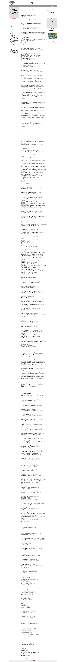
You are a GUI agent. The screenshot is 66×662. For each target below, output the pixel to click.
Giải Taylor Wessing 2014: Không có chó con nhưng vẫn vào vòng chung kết (31, 154)
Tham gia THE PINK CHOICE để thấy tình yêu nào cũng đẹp (29, 469)
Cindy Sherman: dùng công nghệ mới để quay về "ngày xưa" (29, 50)
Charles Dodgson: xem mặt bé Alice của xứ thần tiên (28, 454)
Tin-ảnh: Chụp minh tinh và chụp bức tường (27, 515)
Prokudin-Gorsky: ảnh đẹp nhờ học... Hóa (26, 168)
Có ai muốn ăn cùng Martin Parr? (25, 193)
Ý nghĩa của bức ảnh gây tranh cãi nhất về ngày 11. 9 (28, 504)
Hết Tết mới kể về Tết (24, 65)
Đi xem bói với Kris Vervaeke (25, 194)
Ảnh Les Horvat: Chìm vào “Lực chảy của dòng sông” (26, 634)
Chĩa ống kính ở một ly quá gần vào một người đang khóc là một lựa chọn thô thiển (32, 252)
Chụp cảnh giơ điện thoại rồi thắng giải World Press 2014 (28, 212)
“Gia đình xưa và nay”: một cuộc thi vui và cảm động (28, 278)
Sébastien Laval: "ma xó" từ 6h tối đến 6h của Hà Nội (28, 343)
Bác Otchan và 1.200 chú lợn (25, 187)
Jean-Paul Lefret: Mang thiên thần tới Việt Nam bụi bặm (28, 283)
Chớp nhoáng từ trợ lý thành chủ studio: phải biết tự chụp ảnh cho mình (30, 163)
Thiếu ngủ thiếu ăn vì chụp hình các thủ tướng (27, 281)
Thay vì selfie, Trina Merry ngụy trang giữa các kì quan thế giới (29, 75)
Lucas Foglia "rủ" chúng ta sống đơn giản (24, 370)
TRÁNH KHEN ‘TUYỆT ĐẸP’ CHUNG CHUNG (14, 30)
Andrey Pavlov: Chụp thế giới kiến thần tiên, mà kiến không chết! (29, 433)
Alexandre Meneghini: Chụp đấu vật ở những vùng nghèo (28, 387)
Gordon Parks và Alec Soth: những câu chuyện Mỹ (27, 124)
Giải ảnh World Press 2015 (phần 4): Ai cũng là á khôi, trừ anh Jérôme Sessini (26, 132)
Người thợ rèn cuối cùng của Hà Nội (25, 45)
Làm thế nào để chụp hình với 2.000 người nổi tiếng (28, 465)
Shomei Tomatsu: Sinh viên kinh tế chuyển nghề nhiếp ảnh (29, 365)
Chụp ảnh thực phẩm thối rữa (25, 420)
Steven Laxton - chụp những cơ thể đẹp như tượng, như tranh (29, 384)
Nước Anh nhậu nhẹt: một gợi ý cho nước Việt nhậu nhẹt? (28, 538)
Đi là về (22, 140)
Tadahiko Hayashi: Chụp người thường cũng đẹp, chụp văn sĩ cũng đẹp (30, 376)
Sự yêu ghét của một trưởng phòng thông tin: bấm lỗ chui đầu (29, 23)
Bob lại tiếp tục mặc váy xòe (25, 317)
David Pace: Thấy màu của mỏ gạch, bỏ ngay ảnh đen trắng (29, 144)
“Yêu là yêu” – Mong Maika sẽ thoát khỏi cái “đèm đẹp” (28, 340)
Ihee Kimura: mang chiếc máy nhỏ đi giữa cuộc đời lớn (28, 378)
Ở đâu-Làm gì (50, 6)
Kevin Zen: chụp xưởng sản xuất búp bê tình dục (27, 445)
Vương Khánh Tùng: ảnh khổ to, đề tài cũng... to (27, 95)
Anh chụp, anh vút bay (24, 493)
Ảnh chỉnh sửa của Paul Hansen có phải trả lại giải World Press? (29, 291)
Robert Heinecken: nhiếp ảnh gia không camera (27, 127)
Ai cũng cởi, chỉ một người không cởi (26, 602)
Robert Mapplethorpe (24, 592)
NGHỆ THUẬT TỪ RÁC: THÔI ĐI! (14, 13)
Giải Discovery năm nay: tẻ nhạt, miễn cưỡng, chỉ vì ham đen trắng (30, 270)
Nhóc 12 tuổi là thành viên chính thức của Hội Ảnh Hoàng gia (29, 464)
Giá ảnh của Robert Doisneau (25, 644)
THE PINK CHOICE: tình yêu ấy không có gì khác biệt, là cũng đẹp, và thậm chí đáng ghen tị (33, 362)
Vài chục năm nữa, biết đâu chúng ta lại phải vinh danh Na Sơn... (29, 255)
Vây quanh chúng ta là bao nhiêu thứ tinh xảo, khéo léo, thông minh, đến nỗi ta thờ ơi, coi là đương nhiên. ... (52, 43)
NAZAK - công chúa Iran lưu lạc (25, 591)
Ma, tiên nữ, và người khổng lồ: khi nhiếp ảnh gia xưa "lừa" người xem (26, 386)
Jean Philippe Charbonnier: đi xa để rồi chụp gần (24, 650)
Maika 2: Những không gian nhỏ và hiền (25, 604)
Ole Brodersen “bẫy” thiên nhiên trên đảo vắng (27, 27)
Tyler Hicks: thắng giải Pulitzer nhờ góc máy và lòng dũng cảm (29, 198)
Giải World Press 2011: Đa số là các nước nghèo (27, 519)
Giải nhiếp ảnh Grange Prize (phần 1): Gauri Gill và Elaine (28, 507)
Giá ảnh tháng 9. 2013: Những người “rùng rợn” (27, 262)
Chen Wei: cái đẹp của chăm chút (25, 571)
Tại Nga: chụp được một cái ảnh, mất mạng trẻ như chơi (28, 425)
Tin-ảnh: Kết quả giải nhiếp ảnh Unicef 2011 (27, 471)
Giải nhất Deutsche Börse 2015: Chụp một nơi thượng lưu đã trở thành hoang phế (27, 114)
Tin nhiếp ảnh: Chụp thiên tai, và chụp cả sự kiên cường (28, 233)
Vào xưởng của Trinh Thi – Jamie (25, 346)
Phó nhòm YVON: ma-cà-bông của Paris (26, 565)
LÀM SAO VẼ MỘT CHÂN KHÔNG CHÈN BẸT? (14, 38)
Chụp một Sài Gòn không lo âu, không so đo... (27, 66)
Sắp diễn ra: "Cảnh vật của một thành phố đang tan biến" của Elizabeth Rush (31, 56)
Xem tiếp (52, 18)
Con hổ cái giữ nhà (23, 549)
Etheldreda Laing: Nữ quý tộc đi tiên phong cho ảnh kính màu (29, 102)
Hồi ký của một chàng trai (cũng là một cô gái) (27, 517)
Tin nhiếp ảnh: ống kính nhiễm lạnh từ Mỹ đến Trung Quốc (29, 217)
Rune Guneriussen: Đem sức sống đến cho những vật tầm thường (29, 353)
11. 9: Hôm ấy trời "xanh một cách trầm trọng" (27, 503)
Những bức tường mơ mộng (24, 559)
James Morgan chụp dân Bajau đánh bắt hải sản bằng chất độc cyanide (30, 172)
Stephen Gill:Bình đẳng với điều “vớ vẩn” (25, 567)
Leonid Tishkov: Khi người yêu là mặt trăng (27, 287)
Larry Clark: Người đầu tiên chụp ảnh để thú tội (27, 184)
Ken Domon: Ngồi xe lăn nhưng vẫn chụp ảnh (27, 375)
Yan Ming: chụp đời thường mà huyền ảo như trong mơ (28, 34)
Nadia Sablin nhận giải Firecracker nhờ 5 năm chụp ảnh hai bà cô (29, 263)
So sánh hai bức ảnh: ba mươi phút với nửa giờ (27, 15)
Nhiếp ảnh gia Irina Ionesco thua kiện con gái (27, 337)
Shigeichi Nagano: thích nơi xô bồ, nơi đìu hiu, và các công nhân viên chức (31, 368)
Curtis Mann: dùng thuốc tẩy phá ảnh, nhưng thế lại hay (28, 424)
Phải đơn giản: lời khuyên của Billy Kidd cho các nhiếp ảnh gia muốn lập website (31, 166)
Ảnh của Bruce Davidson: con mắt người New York (24, 551)
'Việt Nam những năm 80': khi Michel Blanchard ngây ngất (28, 49)
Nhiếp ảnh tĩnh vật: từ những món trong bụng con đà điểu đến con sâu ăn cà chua (31, 334)
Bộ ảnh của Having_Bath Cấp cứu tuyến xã (24, 641)
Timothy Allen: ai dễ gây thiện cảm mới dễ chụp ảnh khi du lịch (29, 215)
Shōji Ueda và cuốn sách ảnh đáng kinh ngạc (27, 67)
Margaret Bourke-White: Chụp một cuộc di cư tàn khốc (28, 288)
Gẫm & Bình (27, 6)
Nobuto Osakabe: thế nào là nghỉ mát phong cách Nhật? (28, 197)
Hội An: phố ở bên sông (24, 58)
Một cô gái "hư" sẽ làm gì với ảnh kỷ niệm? (24, 531)
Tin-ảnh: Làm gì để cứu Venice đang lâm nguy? (27, 500)
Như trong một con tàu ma (24, 404)
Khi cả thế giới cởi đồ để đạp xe (25, 430)
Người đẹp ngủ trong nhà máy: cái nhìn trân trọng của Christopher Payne (52, 30)
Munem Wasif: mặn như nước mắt (25, 570)
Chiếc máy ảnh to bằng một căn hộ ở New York (27, 414)
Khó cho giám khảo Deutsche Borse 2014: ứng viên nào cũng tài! (29, 232)
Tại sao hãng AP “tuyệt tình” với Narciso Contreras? (28, 211)
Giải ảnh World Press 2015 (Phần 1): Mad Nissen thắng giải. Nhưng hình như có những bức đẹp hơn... (29, 138)
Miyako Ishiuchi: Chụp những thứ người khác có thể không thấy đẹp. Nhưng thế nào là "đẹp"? (33, 203)
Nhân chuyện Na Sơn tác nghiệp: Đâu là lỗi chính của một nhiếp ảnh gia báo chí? (27, 257)
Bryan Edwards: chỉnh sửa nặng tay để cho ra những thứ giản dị (29, 96)
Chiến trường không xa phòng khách (26, 628)
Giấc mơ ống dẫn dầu (24, 528)
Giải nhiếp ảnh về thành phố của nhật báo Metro (27, 80)
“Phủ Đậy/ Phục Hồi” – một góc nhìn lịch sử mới (27, 48)
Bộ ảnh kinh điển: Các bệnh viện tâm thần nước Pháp (25, 648)
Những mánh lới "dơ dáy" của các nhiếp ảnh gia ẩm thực (28, 476)
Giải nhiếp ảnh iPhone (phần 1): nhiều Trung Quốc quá (25, 42)
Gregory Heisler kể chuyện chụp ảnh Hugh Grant (27, 104)
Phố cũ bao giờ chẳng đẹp (24, 598)
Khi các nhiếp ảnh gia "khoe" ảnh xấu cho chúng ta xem (28, 429)
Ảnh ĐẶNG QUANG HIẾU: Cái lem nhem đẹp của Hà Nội (25, 632)
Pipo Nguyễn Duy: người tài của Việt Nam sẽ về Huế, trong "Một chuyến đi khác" (31, 110)
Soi (34, 660)
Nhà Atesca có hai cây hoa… (25, 99)
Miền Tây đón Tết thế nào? (24, 70)
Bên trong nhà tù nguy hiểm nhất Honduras (27, 423)
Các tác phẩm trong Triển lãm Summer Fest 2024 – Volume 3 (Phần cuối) (14, 41)
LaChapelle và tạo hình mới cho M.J (26, 623)
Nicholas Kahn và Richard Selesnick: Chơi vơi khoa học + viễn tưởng (26, 393)
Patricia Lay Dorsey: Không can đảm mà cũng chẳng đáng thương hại (30, 513)
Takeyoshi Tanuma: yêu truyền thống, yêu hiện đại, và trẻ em (29, 372)
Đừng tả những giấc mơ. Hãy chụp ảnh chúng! (27, 321)
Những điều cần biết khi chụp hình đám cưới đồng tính (28, 303)
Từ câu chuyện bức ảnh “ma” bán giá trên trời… (27, 32)
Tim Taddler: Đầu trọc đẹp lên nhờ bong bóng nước (27, 401)
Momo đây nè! (23, 309)
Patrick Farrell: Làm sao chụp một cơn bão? (26, 499)
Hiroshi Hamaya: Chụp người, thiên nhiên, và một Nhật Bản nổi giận (26, 356)
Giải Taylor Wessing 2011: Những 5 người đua (27, 487)
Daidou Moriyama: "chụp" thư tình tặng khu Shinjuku (28, 428)
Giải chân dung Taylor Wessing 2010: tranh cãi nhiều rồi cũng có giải (26, 583)
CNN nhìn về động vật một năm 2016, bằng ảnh (27, 28)
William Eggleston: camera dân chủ (25, 584)
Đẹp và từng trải (23, 526)
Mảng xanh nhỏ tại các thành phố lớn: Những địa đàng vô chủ (29, 419)
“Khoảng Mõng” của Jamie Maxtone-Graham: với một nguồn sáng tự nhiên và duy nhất (32, 170)
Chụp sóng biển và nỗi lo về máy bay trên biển (27, 207)
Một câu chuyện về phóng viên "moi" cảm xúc (27, 251)
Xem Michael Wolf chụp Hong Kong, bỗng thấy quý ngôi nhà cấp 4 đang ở (31, 304)
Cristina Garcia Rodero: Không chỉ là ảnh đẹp (27, 622)
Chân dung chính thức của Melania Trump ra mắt (27, 22)
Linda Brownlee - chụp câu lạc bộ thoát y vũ (27, 411)
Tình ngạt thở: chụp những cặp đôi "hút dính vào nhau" (28, 415)
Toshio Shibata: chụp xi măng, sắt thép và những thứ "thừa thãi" (29, 141)
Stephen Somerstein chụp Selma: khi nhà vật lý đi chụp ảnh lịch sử (30, 130)
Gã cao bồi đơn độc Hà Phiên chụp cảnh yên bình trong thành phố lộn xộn (30, 117)
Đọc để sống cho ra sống (24, 277)
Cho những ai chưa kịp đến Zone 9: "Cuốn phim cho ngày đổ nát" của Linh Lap (25, 221)
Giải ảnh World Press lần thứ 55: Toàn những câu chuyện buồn (25, 461)
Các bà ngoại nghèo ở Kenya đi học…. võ (26, 269)
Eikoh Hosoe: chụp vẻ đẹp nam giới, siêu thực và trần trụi (28, 361)
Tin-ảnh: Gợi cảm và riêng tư (25, 607)
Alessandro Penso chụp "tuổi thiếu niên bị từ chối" (27, 322)
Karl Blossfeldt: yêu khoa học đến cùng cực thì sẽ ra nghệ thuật (29, 295)
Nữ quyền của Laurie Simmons (25, 616)
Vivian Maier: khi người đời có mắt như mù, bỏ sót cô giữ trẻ (29, 181)
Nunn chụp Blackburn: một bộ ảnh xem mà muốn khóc (28, 177)
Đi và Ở (11, 6)
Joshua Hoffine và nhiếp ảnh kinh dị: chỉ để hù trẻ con (28, 434)
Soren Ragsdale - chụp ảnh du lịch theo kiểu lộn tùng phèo (29, 435)
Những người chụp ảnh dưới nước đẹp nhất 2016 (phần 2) (28, 59)
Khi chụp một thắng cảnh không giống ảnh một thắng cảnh (29, 276)
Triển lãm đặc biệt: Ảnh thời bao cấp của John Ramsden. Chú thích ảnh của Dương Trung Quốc (33, 249)
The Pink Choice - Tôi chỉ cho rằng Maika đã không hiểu (28, 352)
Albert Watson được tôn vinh (25, 611)
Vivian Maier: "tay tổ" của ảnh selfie (26, 174)
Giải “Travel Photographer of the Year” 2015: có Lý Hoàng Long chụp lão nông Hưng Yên (33, 78)
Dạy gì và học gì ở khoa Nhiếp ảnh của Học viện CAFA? (28, 320)
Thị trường (39, 6)
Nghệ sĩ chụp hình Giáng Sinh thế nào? (26, 226)
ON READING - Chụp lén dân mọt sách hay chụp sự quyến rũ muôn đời (30, 480)
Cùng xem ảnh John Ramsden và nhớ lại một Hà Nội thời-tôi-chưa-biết (30, 246)
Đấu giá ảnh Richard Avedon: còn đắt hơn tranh (25, 581)
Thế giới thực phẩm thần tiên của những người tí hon (28, 475)
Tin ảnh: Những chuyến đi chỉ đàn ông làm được (27, 488)
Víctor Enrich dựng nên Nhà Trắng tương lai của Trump (28, 29)
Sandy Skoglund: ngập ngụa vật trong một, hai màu (28, 336)
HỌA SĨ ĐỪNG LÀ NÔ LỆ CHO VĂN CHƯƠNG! (14, 35)
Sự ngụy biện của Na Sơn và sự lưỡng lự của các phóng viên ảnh (29, 254)
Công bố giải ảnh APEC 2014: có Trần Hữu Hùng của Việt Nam (29, 157)
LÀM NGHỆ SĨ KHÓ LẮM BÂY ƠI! (13, 10)
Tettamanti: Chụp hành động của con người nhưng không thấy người (30, 314)
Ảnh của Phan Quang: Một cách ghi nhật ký (24, 594)
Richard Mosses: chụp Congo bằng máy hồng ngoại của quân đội (29, 455)
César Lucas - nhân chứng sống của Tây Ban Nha (25, 589)
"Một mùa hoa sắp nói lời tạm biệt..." (26, 53)
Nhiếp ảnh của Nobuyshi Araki (25, 658)
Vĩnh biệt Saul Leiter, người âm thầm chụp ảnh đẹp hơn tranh (29, 230)
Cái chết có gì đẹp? (23, 613)
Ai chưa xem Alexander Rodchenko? (26, 579)
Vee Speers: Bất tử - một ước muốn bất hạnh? (27, 556)
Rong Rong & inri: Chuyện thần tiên (26, 547)
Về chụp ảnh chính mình (24, 296)
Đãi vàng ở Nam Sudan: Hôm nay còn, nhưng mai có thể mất (29, 330)
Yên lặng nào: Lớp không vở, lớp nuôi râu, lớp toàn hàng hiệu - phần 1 (30, 390)
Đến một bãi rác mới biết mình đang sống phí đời (27, 474)
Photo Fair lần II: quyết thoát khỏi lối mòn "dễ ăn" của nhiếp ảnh (29, 40)
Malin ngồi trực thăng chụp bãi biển (26, 24)
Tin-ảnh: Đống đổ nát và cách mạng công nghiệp (27, 508)
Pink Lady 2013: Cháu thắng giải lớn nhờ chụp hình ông (28, 292)
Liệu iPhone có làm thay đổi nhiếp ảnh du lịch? (27, 272)
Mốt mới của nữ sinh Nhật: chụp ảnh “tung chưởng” (28, 300)
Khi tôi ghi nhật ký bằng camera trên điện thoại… (27, 81)
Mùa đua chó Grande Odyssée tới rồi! (26, 326)
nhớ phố (22, 165)
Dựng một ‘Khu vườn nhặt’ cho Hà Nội (26, 308)
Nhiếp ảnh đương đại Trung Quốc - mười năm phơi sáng (28, 354)
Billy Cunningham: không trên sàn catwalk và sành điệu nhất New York (30, 450)
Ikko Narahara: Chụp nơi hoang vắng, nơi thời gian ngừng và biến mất (30, 373)
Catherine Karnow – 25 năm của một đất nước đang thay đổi (29, 123)
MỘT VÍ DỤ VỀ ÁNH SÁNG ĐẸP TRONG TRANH (13, 33)
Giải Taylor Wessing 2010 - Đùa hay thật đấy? (24, 606)
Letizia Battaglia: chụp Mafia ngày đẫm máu (27, 440)
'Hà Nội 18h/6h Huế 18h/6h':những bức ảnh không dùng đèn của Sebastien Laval (28, 55)
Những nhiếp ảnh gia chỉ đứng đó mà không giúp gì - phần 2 (29, 405)
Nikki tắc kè (22, 543)
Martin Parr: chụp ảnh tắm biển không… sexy (27, 297)
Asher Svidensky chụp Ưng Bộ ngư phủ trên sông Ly (28, 71)
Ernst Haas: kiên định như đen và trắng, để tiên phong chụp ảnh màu (30, 260)
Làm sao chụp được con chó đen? (25, 534)
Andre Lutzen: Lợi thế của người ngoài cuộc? (24, 575)
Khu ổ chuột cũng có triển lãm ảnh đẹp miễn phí (27, 305)
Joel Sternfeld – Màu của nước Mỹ (25, 409)
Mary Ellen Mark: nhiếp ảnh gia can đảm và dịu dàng (28, 112)
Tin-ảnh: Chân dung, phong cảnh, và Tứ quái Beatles (25, 524)
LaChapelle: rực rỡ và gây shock (25, 618)
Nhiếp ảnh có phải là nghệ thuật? (25, 470)
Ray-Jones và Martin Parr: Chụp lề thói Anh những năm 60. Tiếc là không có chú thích (32, 239)
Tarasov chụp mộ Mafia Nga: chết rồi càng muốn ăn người (28, 224)
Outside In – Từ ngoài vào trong (25, 564)
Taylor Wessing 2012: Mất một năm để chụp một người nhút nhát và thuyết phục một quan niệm (33, 359)
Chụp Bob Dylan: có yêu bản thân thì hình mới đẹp (27, 447)
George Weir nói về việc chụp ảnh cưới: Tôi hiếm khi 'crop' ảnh (29, 267)
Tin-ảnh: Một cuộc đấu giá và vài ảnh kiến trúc (27, 496)
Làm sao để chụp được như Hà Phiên (26, 109)
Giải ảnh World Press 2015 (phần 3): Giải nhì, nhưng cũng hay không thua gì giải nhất (27, 134)
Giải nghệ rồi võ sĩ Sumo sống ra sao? (26, 400)
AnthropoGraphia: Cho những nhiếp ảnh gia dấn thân (28, 533)
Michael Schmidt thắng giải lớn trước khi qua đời (27, 188)
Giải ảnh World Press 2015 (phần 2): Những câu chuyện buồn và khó (25, 136)
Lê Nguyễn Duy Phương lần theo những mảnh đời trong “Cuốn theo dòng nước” (31, 175)
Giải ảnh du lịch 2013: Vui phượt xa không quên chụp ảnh (28, 225)
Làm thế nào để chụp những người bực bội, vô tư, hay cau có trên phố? (30, 479)
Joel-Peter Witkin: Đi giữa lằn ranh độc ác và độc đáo (25, 620)
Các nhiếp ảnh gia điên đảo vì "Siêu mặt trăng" (27, 442)
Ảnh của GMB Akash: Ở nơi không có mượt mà (27, 572)
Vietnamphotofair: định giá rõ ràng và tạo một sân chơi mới (29, 85)
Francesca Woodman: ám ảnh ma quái (24, 638)
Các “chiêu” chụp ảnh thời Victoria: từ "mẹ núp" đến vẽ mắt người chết (30, 216)
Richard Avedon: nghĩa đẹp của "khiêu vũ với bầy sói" (28, 103)
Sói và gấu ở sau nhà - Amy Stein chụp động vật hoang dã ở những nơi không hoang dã (32, 341)
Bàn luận (55, 6)
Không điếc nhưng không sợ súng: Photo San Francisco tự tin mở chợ (30, 63)
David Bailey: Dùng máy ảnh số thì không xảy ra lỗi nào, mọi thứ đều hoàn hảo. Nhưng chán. (33, 205)
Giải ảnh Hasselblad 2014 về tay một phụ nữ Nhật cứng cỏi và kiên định (30, 208)
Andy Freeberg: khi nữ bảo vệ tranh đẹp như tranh (27, 327)
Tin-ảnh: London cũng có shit (25, 483)
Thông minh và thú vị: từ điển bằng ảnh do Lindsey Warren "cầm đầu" (30, 115)
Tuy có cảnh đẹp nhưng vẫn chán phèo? (26, 509)
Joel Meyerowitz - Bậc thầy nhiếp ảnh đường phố (27, 62)
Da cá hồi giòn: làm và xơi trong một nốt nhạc (14, 20)
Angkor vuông (23, 143)
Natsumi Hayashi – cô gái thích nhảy (26, 555)
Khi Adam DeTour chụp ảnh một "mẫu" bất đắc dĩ (27, 88)
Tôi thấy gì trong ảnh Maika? (25, 608)
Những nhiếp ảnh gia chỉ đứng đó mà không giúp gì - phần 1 (29, 406)
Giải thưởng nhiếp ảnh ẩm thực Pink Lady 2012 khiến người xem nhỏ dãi (30, 441)
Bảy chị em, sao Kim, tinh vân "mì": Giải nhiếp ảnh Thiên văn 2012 (30, 383)
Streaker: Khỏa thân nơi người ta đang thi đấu (27, 273)
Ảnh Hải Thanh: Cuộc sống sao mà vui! (24, 636)
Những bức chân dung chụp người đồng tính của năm (28, 325)
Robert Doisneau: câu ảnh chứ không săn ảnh (27, 643)
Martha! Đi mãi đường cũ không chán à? (26, 627)
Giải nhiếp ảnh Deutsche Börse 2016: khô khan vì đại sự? (28, 82)
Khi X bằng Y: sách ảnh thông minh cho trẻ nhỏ (27, 145)
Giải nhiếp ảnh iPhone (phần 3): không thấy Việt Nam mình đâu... (25, 38)
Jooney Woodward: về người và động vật (26, 459)
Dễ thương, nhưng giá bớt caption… (26, 554)
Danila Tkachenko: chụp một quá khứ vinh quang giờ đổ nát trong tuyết (30, 107)
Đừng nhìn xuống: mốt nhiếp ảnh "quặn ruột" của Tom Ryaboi (29, 466)
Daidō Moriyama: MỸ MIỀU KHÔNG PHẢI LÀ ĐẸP (25, 655)
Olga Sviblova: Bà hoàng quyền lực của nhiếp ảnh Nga (28, 539)
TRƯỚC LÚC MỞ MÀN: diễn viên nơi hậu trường (27, 458)
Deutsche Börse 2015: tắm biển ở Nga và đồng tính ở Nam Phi (29, 151)
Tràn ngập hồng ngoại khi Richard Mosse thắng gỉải (28, 192)
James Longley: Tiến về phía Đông (25, 512)
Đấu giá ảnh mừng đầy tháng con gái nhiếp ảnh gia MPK (28, 94)
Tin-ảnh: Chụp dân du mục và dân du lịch (26, 491)
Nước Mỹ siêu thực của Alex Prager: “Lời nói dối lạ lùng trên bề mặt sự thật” (31, 19)
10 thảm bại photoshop (24, 243)
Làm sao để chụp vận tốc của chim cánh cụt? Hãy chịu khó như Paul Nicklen (31, 301)
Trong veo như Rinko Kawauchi (25, 617)
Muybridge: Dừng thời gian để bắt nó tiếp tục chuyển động (29, 652)
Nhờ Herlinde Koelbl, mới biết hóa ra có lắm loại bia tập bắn (29, 178)
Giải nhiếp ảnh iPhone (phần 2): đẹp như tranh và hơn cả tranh (29, 39)
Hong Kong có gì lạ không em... (25, 645)
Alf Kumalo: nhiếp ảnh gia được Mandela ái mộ (27, 229)
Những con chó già (23, 527)
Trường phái (33, 6)
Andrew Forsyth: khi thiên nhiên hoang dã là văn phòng (28, 77)
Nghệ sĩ (44, 6)
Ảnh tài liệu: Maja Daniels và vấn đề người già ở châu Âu (28, 286)
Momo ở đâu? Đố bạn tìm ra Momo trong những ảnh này (28, 310)
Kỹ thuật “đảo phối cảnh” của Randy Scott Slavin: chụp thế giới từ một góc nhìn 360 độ (32, 438)
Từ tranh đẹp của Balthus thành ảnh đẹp (26, 453)
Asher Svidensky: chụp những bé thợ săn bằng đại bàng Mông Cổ (29, 92)
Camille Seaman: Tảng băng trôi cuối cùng (26, 560)
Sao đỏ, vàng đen (23, 540)
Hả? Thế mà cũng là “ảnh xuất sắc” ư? (26, 150)
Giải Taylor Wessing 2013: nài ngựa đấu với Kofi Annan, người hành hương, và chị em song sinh (33, 265)
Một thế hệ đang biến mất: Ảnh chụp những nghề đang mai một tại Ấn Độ (30, 258)
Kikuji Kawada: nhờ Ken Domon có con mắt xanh (27, 364)
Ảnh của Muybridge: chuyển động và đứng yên (27, 653)
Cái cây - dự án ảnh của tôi (24, 16)
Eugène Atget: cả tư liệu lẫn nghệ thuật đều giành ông (28, 399)
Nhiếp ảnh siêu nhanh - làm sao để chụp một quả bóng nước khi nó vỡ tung (31, 451)
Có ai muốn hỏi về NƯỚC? (24, 544)
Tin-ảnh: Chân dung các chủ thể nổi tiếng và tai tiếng (28, 492)
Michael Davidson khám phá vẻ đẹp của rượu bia (27, 446)
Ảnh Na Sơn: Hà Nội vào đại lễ (25, 595)
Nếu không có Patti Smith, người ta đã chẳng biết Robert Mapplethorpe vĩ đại (31, 201)
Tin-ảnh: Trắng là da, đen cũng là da (26, 486)
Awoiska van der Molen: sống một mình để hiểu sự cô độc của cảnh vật (30, 160)
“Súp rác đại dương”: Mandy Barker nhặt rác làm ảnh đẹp (28, 418)
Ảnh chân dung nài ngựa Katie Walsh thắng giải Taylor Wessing (29, 236)
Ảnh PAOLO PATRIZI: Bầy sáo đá (25, 561)
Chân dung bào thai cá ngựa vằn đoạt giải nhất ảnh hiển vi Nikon (29, 33)
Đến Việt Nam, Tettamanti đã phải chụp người (27, 313)
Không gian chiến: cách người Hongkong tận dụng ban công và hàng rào (30, 122)
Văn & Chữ (21, 6)
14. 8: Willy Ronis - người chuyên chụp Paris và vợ (27, 516)
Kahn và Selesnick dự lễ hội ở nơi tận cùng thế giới (28, 282)
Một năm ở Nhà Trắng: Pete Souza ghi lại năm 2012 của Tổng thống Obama (31, 332)
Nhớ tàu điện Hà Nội (23, 599)
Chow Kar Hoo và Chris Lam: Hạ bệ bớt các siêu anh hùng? (29, 410)
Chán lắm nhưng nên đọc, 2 (24, 624)
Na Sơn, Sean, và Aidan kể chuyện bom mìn (26, 347)
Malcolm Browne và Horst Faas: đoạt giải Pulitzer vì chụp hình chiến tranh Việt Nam (32, 395)
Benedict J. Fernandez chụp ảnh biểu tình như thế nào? (28, 189)
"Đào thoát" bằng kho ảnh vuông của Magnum (27, 12)
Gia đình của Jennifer (24, 548)
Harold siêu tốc (23, 612)
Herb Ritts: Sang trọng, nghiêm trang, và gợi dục (27, 535)
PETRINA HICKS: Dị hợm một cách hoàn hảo (27, 482)
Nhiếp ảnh (16, 6)
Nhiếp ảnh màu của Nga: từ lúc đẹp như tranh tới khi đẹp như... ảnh (30, 169)
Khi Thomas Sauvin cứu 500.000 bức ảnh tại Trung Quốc (28, 331)
